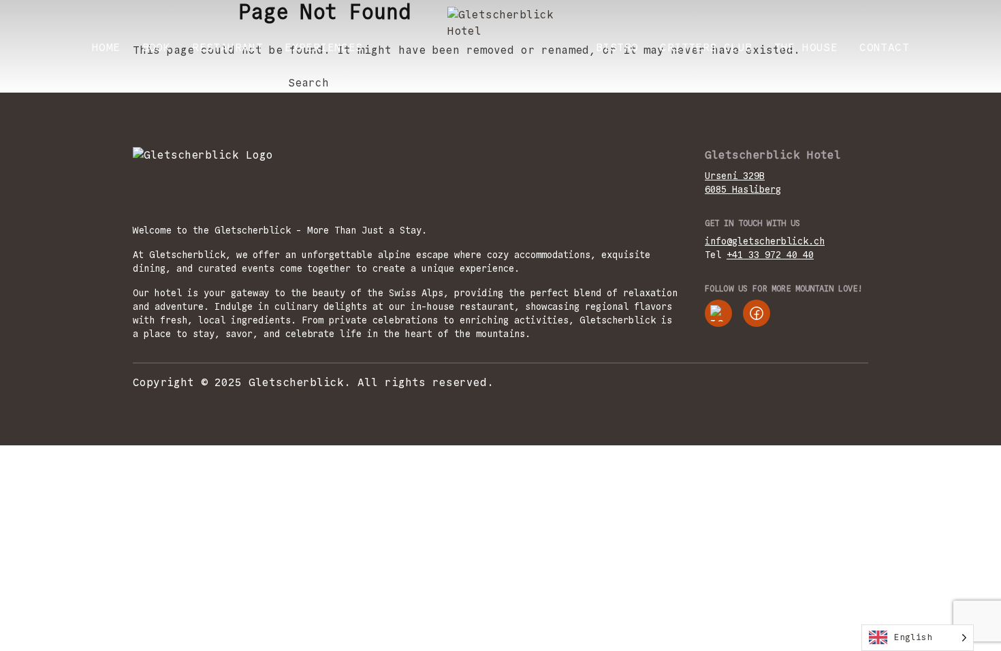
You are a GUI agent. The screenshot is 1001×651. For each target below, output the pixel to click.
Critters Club (706, 47)
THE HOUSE (806, 47)
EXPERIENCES (323, 47)
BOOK (156, 47)
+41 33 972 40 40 (770, 254)
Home (106, 47)
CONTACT (884, 47)
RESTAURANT (227, 47)
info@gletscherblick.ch (765, 241)
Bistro (617, 47)
